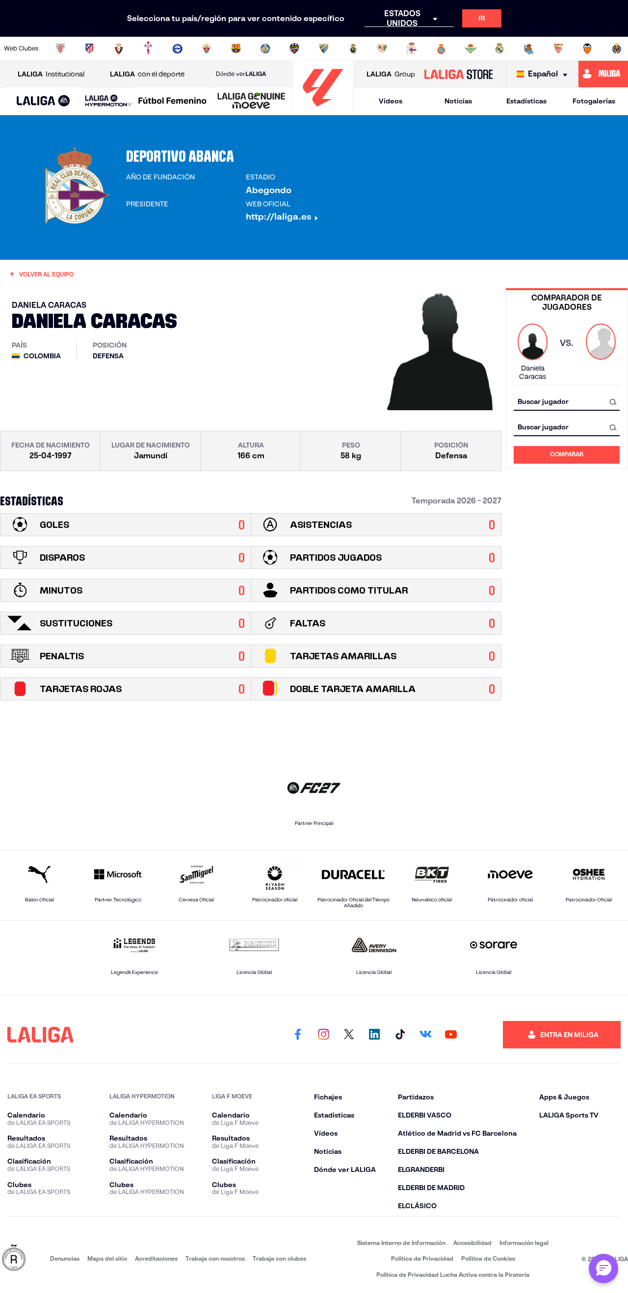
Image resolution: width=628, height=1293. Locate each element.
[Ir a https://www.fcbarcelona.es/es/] (236, 48)
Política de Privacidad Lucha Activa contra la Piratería (452, 1274)
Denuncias (64, 1258)
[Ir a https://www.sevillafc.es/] (558, 48)
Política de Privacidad (422, 1258)
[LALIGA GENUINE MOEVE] (251, 101)
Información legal (524, 1243)
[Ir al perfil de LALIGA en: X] (349, 1035)
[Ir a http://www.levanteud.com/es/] (294, 48)
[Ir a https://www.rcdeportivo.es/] (411, 48)
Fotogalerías (594, 101)
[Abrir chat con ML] (603, 1268)
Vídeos (390, 101)
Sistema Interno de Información (401, 1243)
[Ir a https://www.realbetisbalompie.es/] (470, 48)
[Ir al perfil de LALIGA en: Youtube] (451, 1035)
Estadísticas (526, 101)
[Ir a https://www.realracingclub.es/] (353, 48)
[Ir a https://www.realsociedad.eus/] (529, 48)
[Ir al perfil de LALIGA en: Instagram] (323, 1035)
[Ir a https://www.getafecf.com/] (265, 48)
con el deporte (147, 74)
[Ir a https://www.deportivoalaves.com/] (177, 48)
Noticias (458, 101)
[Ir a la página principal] (322, 110)
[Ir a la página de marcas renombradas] (14, 1258)
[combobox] (567, 401)
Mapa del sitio (107, 1258)
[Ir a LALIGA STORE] (458, 74)
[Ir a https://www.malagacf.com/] (323, 48)
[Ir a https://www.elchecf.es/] (206, 48)
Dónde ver (241, 74)
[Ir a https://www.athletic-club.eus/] (60, 48)
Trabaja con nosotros (215, 1258)
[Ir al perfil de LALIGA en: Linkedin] (374, 1035)
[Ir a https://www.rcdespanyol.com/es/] (441, 48)
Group (390, 74)
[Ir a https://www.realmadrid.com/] (499, 48)
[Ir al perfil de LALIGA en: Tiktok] (400, 1035)
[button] (43, 101)
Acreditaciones (156, 1258)
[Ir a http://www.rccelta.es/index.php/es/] (148, 48)
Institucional (51, 74)
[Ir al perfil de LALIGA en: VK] (425, 1035)
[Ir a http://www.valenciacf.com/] (587, 48)
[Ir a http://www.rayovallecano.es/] (382, 48)
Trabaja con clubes (279, 1258)
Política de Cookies (488, 1258)
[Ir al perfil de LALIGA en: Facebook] (298, 1035)
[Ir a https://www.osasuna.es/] (118, 48)
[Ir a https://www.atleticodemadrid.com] (89, 48)
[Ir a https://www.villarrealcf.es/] (616, 48)
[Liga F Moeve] (172, 101)
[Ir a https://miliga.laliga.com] (603, 74)
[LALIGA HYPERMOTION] (108, 101)
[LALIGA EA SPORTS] (43, 101)
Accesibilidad (472, 1243)
